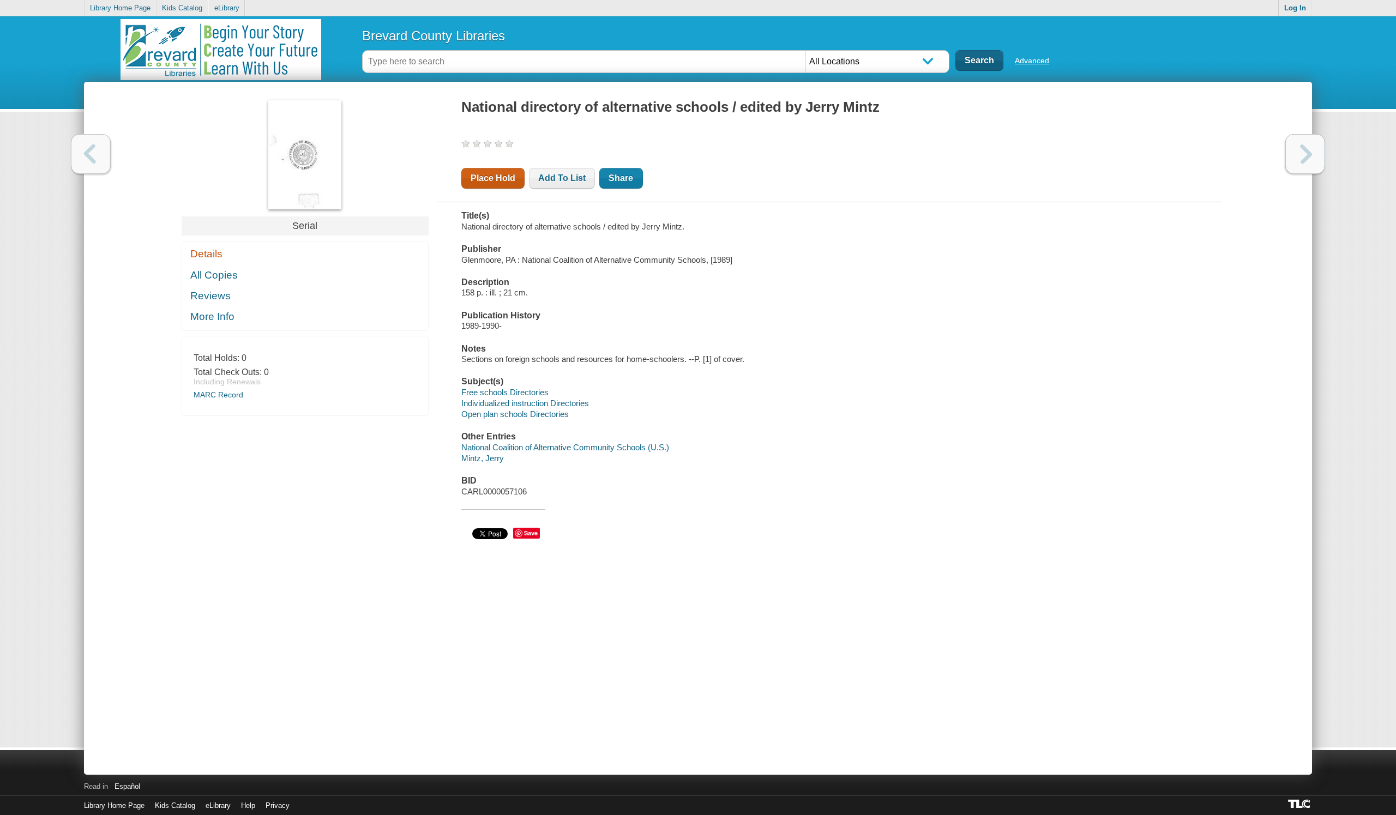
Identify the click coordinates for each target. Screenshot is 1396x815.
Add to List (562, 178)
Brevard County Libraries (433, 35)
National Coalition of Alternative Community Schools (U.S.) (565, 447)
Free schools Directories (505, 392)
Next (1305, 154)
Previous (91, 154)
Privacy (278, 805)
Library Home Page (120, 8)
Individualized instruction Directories (525, 403)
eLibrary (226, 8)
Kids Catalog (182, 8)
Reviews (210, 295)
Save (531, 533)
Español (127, 786)
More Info (212, 316)
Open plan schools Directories (515, 414)
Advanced (1032, 60)
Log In (1295, 8)
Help (248, 805)
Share (621, 178)
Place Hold (493, 178)
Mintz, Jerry (482, 458)
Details (206, 253)
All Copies (214, 275)
